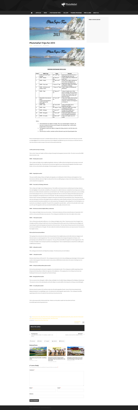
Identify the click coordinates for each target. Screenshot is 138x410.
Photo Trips (45, 320)
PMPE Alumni (87, 12)
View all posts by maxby (36, 329)
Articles (38, 12)
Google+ (47, 341)
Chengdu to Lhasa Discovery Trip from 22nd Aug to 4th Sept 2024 (75, 358)
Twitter (40, 341)
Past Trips (41, 320)
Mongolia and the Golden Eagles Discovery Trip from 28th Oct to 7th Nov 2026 (56, 359)
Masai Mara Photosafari (46, 316)
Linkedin (55, 341)
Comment (32, 370)
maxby (30, 45)
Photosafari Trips (55, 12)
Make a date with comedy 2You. (74, 335)
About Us (96, 12)
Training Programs (76, 12)
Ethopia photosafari (36, 316)
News (45, 12)
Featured (36, 320)
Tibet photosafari (54, 318)
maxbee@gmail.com (35, 140)
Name (31, 387)
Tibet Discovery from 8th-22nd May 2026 (37, 358)
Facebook (33, 341)
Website (31, 393)
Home (31, 13)
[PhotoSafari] (69, 6)
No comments (46, 45)
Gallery (65, 12)
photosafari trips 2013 (36, 318)
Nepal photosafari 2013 (65, 316)
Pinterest (62, 341)
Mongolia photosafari (55, 316)
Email (59, 387)
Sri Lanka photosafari (45, 318)
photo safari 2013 (74, 316)
